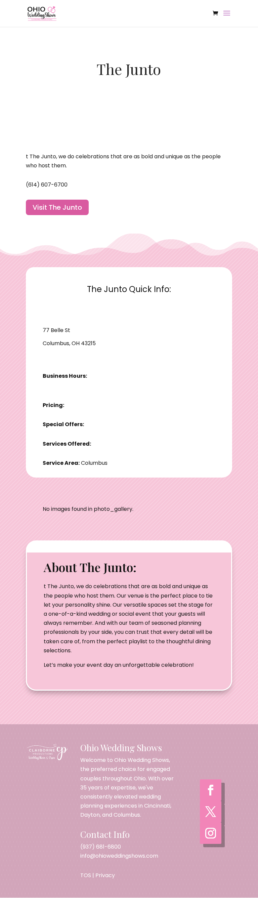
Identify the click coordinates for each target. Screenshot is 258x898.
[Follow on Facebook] (210, 790)
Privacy (105, 875)
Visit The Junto (57, 207)
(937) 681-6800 (100, 847)
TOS (85, 875)
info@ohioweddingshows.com (119, 856)
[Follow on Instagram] (210, 833)
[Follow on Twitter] (210, 811)
